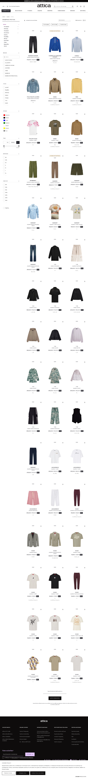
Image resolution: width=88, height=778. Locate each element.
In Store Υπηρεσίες (58, 736)
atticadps (48, 759)
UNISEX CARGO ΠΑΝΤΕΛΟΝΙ (33, 428)
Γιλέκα (5, 42)
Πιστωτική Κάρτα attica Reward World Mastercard (43, 732)
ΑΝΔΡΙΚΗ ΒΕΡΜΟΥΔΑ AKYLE (77, 182)
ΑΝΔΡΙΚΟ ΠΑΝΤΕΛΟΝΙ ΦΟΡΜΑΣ (76, 510)
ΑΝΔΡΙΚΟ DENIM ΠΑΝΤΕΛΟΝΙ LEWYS (33, 267)
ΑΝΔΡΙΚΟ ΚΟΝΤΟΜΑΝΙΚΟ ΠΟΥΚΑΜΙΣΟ (33, 677)
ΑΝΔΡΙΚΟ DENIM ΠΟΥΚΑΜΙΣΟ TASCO (33, 225)
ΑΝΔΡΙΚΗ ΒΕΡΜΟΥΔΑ (33, 510)
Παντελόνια (6, 32)
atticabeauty (64, 759)
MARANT (76, 180)
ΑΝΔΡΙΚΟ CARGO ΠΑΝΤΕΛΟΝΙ (33, 182)
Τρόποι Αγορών (58, 741)
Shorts (5, 46)
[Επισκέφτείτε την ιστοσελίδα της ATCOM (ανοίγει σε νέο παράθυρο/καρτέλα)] (80, 776)
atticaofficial (57, 759)
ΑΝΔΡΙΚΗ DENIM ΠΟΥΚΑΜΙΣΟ (33, 98)
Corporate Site (75, 744)
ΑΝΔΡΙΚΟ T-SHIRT (33, 140)
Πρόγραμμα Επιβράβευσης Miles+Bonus (43, 740)
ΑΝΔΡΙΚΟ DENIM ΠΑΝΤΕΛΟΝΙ (33, 57)
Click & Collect (23, 739)
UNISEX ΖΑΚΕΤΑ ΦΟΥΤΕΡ (55, 58)
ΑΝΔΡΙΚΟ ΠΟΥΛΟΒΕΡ (76, 98)
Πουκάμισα (6, 30)
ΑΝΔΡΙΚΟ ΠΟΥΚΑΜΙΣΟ (76, 57)
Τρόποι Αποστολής (24, 734)
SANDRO (55, 181)
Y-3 (55, 264)
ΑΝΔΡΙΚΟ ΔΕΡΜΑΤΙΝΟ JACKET (55, 98)
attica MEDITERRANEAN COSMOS (8, 740)
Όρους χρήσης (15, 757)
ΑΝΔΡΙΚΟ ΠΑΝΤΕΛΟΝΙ (54, 182)
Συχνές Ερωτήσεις (58, 734)
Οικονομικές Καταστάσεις (78, 741)
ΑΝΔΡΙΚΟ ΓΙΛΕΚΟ (76, 428)
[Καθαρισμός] (70, 6)
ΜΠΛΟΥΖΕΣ (54, 24)
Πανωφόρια (6, 26)
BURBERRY (33, 180)
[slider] (4, 146)
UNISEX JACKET (77, 307)
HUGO (33, 550)
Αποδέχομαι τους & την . (19, 757)
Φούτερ (5, 38)
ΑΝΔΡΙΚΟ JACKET (77, 388)
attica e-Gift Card (26, 741)
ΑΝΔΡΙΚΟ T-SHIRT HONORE (76, 224)
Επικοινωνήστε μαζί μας (60, 731)
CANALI (77, 55)
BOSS (54, 138)
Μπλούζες (6, 28)
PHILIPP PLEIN (33, 138)
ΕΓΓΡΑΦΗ (29, 754)
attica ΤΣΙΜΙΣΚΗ (6, 736)
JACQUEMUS (55, 467)
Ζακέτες (5, 34)
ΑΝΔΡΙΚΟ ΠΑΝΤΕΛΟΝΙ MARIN (55, 510)
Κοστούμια (6, 40)
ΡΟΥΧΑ (4, 24)
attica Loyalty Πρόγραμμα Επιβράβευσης (43, 736)
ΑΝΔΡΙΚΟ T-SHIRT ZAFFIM (55, 224)
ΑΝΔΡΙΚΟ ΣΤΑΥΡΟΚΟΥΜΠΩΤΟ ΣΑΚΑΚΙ (55, 553)
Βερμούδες (6, 44)
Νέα (72, 736)
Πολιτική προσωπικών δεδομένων (26, 757)
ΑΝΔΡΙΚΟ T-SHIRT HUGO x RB (77, 635)
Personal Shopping (58, 739)
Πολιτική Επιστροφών (25, 736)
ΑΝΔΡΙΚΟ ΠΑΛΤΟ (33, 307)
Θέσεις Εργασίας (76, 734)
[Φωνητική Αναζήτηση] (72, 6)
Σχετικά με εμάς (75, 731)
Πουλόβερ (6, 36)
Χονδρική (74, 739)
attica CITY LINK (6, 731)
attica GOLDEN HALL (7, 734)
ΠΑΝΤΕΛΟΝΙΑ (63, 24)
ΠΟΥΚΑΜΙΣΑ (46, 24)
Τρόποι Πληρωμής (24, 731)
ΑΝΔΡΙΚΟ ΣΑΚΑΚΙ (33, 552)
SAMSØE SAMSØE (33, 55)
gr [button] (3, 6)
